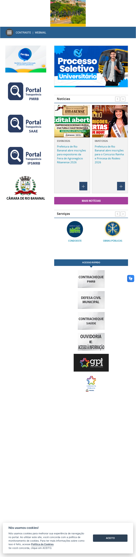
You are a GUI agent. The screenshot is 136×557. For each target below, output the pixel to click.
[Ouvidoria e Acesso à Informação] (91, 342)
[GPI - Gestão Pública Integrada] (91, 363)
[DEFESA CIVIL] (91, 300)
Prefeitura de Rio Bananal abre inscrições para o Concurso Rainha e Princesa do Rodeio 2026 (109, 154)
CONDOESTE (72, 240)
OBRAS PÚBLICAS (110, 240)
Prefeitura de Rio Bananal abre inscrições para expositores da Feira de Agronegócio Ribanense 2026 (71, 154)
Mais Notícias (91, 200)
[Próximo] (123, 98)
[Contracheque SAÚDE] (91, 321)
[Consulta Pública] (91, 383)
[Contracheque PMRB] (91, 279)
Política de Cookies (42, 544)
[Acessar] (91, 66)
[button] (59, 68)
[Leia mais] (72, 121)
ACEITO (110, 538)
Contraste (23, 32)
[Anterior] (118, 98)
